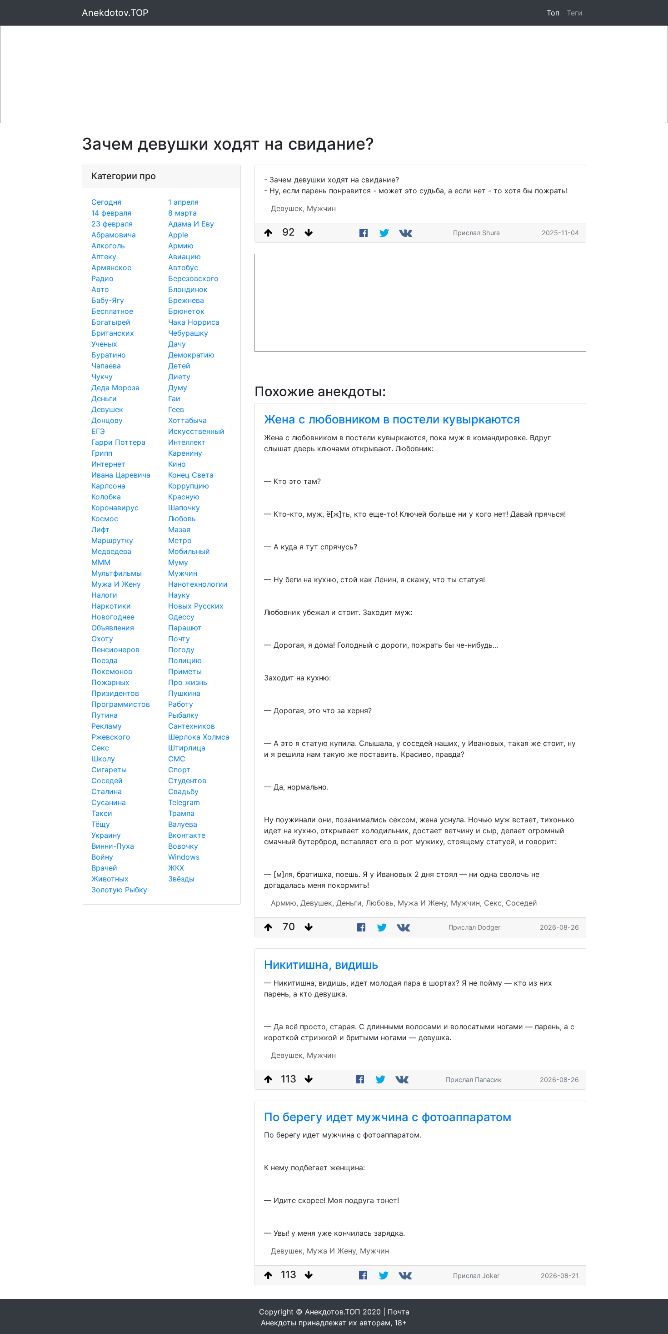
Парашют (185, 627)
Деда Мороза (115, 387)
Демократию (191, 354)
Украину (106, 835)
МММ (100, 562)
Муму (178, 562)
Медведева (111, 551)
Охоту (102, 638)
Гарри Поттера (118, 442)
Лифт (100, 529)
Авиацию (184, 256)
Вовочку (183, 846)
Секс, (493, 902)
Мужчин (182, 573)
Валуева (182, 824)
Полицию (185, 660)
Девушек (107, 409)
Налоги (104, 594)
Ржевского (110, 736)
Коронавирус (115, 507)
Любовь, (380, 902)
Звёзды (181, 878)
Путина (104, 715)
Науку (179, 594)
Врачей (104, 867)
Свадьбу (183, 791)
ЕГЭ (98, 431)
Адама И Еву (191, 223)
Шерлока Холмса (198, 736)
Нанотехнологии (198, 584)
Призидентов (115, 693)
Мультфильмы (116, 573)
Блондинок (188, 289)
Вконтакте (186, 835)
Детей (179, 365)
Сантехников (191, 725)
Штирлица (186, 747)
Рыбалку (183, 715)
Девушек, (287, 208)
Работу (180, 704)
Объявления (112, 627)
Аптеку (103, 256)
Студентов (187, 780)
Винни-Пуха (112, 846)
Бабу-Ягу (107, 300)
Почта (398, 1311)
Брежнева (186, 300)
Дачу (177, 343)
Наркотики (111, 605)
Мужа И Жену (116, 584)
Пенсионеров (115, 649)
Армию (181, 245)
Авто (100, 289)
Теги (576, 12)
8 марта (182, 212)
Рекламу (106, 725)
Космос (104, 518)
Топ (553, 12)
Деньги (104, 398)
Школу (103, 758)
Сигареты (109, 769)
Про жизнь (187, 682)
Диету (179, 376)
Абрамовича (113, 234)
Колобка (106, 496)
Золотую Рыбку (119, 889)
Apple (178, 234)
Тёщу (100, 824)
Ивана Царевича (120, 474)
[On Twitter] (384, 233)
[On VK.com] (407, 233)
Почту (179, 638)
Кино (177, 463)
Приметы (185, 671)
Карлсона (108, 485)
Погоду (181, 649)
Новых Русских (196, 605)
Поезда (104, 660)
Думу (177, 387)
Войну (102, 856)
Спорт (179, 769)
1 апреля (183, 201)
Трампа (181, 813)
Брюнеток (186, 311)
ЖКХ (176, 867)
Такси (101, 813)
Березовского (193, 278)
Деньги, (350, 902)
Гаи (174, 398)
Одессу (181, 616)
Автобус (183, 267)
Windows (183, 856)
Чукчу (102, 376)
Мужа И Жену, (423, 902)
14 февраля (111, 212)
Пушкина (184, 693)
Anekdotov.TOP (115, 12)
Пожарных (110, 682)
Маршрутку (112, 540)
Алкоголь (108, 245)
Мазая (179, 529)
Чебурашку (188, 332)
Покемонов (111, 671)
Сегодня (106, 201)
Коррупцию (188, 485)
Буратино (108, 354)
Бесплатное (112, 311)
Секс (100, 747)
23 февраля (112, 223)
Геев (176, 409)
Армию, (284, 902)
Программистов (120, 704)
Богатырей (110, 322)
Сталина (106, 791)
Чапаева (106, 365)
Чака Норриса (193, 322)
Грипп (101, 453)
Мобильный (189, 551)
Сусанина (108, 802)
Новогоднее (113, 616)
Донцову (107, 420)
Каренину (185, 453)
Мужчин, (466, 902)
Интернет (108, 463)
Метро (180, 540)
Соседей (107, 780)
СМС (176, 758)
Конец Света (191, 474)
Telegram (184, 802)
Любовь (182, 518)
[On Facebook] (364, 233)
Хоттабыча (187, 420)
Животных (110, 878)
